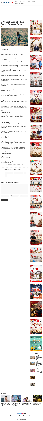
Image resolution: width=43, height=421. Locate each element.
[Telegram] (6, 175)
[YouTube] (23, 413)
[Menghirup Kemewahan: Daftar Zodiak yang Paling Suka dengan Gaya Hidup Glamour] (32, 363)
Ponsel (19, 169)
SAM (2, 26)
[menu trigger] (2, 2)
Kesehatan (14, 169)
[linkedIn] (25, 173)
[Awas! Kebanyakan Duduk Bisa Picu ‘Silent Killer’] (27, 398)
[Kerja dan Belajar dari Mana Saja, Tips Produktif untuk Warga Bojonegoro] (5, 398)
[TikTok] (25, 413)
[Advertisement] (21, 11)
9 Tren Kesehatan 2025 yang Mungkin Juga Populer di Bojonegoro (16, 404)
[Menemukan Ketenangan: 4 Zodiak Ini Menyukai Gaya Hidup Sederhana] (32, 357)
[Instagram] (21, 413)
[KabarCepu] (8, 2)
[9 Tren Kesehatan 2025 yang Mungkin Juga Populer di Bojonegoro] (16, 398)
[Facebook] (18, 413)
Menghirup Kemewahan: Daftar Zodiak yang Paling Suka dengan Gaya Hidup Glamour (39, 363)
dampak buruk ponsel (8, 169)
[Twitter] (20, 413)
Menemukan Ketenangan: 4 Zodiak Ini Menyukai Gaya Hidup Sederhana (39, 357)
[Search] (41, 2)
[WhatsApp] (22, 173)
